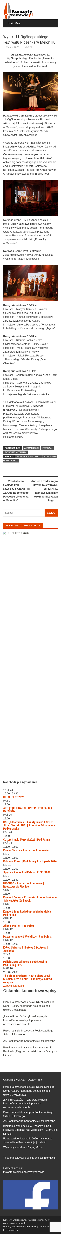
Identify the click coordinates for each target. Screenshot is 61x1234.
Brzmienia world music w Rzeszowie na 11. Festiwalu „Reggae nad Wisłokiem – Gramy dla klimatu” (30, 1051)
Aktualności (31, 448)
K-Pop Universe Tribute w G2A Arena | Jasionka (25, 949)
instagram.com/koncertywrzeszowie (23, 1172)
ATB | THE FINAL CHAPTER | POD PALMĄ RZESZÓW (27, 809)
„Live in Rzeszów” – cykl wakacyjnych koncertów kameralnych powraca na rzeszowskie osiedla (25, 1020)
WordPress (30, 1226)
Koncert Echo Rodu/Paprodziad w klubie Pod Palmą (27, 913)
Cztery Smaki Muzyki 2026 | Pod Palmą (26, 839)
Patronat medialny (15, 452)
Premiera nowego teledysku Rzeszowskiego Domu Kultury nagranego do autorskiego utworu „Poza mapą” (28, 1006)
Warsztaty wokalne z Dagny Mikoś (23, 1147)
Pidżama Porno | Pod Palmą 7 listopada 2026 (30, 861)
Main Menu (14, 23)
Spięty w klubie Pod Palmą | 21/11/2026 (26, 872)
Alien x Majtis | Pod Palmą (18, 925)
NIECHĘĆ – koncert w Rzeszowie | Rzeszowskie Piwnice (23, 885)
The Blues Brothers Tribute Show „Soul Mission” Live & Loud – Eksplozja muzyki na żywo (27, 979)
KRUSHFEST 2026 (13, 797)
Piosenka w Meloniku (28, 456)
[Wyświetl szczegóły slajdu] (30, 653)
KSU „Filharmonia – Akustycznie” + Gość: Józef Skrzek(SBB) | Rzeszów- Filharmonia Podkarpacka (29, 825)
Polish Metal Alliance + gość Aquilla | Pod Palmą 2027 (25, 963)
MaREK (29, 47)
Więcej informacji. (45, 1157)
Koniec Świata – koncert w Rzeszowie (25, 850)
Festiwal (47, 448)
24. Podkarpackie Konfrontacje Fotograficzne (29, 1041)
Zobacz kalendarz (13, 985)
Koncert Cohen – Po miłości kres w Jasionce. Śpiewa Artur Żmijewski (30, 899)
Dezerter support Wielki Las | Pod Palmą (27, 936)
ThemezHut (12, 1230)
